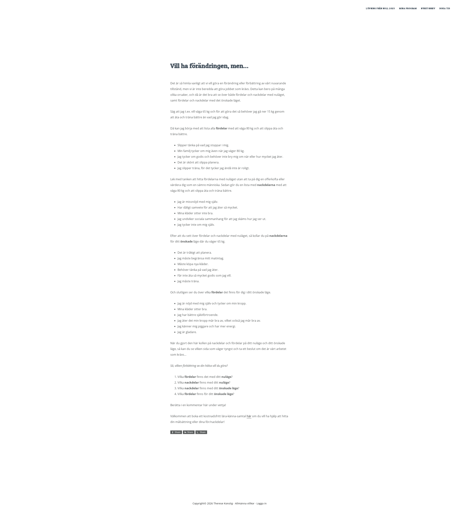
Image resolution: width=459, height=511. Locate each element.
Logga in (262, 503)
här (249, 416)
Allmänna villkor (244, 503)
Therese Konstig (34, 8)
